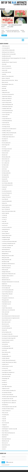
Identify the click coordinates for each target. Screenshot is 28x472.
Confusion (4, 116)
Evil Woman (4, 181)
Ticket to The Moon (5, 410)
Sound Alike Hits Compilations (7, 372)
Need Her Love (4, 277)
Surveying (4, 384)
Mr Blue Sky (4, 269)
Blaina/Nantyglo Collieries (7, 84)
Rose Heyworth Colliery (6, 334)
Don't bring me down (6, 148)
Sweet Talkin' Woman (6, 386)
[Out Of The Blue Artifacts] (14, 3)
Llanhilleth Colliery (5, 237)
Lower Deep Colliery (6, 247)
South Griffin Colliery (6, 374)
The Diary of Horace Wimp (7, 394)
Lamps (3, 221)
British (3, 88)
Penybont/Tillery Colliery (6, 293)
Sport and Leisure (5, 376)
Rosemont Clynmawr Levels (7, 340)
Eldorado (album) (5, 156)
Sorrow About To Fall (6, 370)
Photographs (4, 299)
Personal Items (5, 295)
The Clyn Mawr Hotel (6, 392)
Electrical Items (5, 158)
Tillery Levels (4, 412)
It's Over (3, 219)
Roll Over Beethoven (6, 332)
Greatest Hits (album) (6, 201)
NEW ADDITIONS (5, 279)
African (3, 64)
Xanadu (3, 446)
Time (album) (4, 414)
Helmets (3, 203)
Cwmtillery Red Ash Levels (7, 134)
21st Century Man (5, 48)
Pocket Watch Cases (5, 303)
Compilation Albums (6, 108)
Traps (3, 420)
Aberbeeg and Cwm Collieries (7, 52)
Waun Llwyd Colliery (5, 438)
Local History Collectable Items (7, 243)
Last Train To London (6, 227)
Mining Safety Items (5, 259)
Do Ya (3, 146)
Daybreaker (4, 140)
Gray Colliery (4, 199)
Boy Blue (3, 86)
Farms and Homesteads (6, 185)
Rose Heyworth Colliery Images (8, 338)
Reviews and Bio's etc (6, 320)
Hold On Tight (4, 213)
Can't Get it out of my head (7, 94)
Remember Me (10, 462)
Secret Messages (5, 346)
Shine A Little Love (5, 352)
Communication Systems (6, 106)
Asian (3, 74)
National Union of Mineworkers (8, 273)
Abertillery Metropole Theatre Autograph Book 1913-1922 (13, 58)
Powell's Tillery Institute (6, 307)
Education (4, 154)
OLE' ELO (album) (5, 287)
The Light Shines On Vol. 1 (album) (8, 400)
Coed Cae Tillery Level (6, 102)
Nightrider (4, 283)
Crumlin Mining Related (6, 120)
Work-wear (4, 442)
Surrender (4, 382)
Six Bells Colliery (5, 358)
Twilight (3, 424)
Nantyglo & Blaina (5, 271)
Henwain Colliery (5, 207)
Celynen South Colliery (6, 98)
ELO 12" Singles (5, 160)
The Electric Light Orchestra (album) (8, 396)
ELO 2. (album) (4, 162)
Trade (3, 418)
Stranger (3, 380)
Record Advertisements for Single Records (10, 318)
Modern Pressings (5, 267)
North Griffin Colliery (6, 285)
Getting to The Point (5, 197)
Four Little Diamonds (6, 191)
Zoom (3, 448)
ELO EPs (3, 168)
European (4, 179)
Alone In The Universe (6, 68)
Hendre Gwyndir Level (6, 205)
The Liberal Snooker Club (6, 398)
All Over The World (5, 66)
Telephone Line (5, 388)
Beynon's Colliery (5, 78)
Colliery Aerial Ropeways (6, 104)
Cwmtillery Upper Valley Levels (7, 136)
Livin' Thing (4, 231)
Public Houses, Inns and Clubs (7, 309)
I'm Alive (3, 215)
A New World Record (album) (7, 50)
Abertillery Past (5, 60)
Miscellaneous (4, 261)
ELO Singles (4, 175)
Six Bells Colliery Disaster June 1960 (8, 362)
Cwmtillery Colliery (5, 130)
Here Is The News (5, 209)
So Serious (4, 368)
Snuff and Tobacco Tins (6, 366)
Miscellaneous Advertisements (7, 263)
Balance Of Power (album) (7, 76)
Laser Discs (4, 225)
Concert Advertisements (6, 110)
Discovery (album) (5, 142)
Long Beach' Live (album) (6, 245)
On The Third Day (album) (7, 289)
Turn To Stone (4, 422)
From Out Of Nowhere (6, 193)
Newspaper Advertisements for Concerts (9, 281)
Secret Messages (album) (6, 348)
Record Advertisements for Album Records (10, 316)
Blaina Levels (4, 82)
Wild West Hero (5, 440)
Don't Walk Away (5, 150)
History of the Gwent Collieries (7, 211)
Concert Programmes (6, 112)
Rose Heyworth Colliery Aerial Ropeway (9, 336)
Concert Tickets (5, 114)
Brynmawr (4, 90)
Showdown (4, 354)
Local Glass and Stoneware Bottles (8, 241)
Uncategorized (5, 426)
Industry (3, 217)
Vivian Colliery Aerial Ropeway (7, 432)
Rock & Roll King (5, 326)
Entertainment (4, 177)
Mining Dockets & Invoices (7, 255)
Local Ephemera (5, 239)
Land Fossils (4, 223)
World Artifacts (5, 444)
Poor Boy (3, 305)
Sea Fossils (4, 344)
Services (3, 350)
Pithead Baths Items (5, 301)
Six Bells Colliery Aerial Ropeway (8, 360)
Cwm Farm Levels (5, 124)
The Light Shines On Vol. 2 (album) (8, 402)
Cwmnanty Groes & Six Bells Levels (8, 128)
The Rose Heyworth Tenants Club (8, 406)
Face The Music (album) (6, 183)
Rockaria (3, 330)
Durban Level (4, 152)
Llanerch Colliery (5, 233)
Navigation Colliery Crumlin (7, 275)
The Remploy (4, 404)
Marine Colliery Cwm (6, 251)
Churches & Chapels (5, 100)
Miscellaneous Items (6, 265)
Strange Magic (4, 378)
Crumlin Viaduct (5, 122)
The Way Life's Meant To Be (7, 408)
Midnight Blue (4, 253)
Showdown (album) (5, 356)
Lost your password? (5, 464)
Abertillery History (5, 56)
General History (5, 195)
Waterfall (3, 436)
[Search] (23, 40)
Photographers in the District (7, 297)
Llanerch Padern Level (6, 235)
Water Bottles (4, 434)
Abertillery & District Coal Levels (8, 54)
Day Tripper (4, 138)
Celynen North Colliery (6, 96)
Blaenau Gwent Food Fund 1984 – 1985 (9, 80)
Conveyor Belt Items (6, 118)
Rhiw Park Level (5, 324)
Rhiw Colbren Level (5, 322)
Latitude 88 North (5, 229)
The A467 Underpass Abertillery (8, 390)
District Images (5, 144)
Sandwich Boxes (5, 342)
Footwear (4, 187)
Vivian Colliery (4, 430)
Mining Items (4, 257)
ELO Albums (4, 164)
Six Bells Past (4, 364)
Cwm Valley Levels (5, 126)
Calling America (5, 92)
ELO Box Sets (4, 166)
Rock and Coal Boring (6, 328)
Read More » (4, 35)
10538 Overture (5, 46)
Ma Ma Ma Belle (5, 249)
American (4, 70)
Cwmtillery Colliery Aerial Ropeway (8, 132)
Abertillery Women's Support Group (8, 62)
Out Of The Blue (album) (6, 291)
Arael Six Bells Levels (6, 72)
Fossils (3, 189)
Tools (3, 416)
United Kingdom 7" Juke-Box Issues (8, 428)
